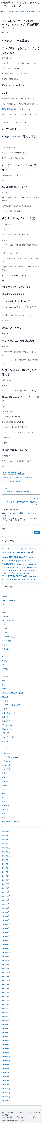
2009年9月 (5, 1065)
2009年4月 (5, 1077)
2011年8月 (5, 988)
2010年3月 (5, 1049)
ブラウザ (5, 733)
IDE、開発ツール (8, 621)
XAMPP (35, 568)
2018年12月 (6, 896)
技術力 (4, 773)
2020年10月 (6, 868)
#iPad (12, 477)
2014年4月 (5, 948)
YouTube (4, 570)
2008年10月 (6, 1097)
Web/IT (4, 689)
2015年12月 (6, 924)
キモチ (4, 709)
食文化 (4, 817)
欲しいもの (5, 579)
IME (25, 553)
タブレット (6, 573)
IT (30, 557)
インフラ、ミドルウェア (11, 705)
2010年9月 (5, 1024)
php (15, 560)
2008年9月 (5, 1101)
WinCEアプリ (22, 565)
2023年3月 (5, 836)
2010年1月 (5, 1053)
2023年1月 (5, 844)
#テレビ (5, 481)
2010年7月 (5, 1032)
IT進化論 (5, 649)
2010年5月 (5, 1040)
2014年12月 (6, 940)
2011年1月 (5, 1008)
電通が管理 (6, 109)
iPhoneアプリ (23, 557)
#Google (5, 477)
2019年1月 (5, 892)
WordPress (11, 1120)
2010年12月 (6, 1012)
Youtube (16, 136)
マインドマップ (30, 573)
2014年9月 (5, 944)
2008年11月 (6, 1093)
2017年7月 (5, 904)
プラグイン (14, 573)
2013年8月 (5, 956)
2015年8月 (5, 932)
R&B (25, 560)
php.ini (20, 561)
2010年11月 (6, 1016)
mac (3, 653)
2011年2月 (5, 1004)
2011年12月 (6, 980)
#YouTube (19, 477)
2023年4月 (5, 832)
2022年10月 (6, 856)
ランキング (6, 753)
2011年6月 (5, 996)
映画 (3, 777)
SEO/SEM (5, 677)
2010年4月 (5, 1045)
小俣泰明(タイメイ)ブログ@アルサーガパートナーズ (20, 1117)
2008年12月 (6, 1089)
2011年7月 (5, 992)
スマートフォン (29, 570)
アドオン (10, 570)
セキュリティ (7, 721)
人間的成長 (6, 765)
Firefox (35, 549)
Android (5, 549)
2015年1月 (5, 936)
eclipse (22, 549)
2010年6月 (5, 1036)
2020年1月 (5, 880)
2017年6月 (5, 908)
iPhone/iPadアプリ (8, 637)
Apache (12, 549)
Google (11, 552)
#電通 (18, 481)
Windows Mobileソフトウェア (11, 568)
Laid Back (22, 1120)
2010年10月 (6, 1020)
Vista (15, 564)
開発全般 (5, 809)
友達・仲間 (6, 769)
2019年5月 (5, 888)
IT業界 (4, 645)
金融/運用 (5, 805)
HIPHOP (19, 553)
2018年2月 (5, 900)
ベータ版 (22, 573)
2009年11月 (6, 1057)
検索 (3, 529)
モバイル (5, 749)
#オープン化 (29, 477)
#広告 (12, 481)
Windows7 (32, 565)
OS (3, 665)
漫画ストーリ (7, 781)
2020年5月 (5, 872)
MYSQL (5, 561)
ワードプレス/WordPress (17, 576)
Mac (33, 557)
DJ (18, 549)
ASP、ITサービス (8, 600)
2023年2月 (5, 840)
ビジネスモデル (7, 729)
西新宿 (15, 579)
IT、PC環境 (12, 473)
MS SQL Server (7, 657)
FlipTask (4, 553)
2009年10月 (6, 1061)
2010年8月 (5, 1028)
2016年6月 (5, 920)
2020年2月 (5, 876)
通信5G (4, 801)
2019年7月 (5, 884)
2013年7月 (5, 960)
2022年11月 (6, 852)
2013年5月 (5, 964)
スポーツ (5, 717)
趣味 (3, 793)
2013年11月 (6, 952)
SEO (28, 561)
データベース (7, 725)
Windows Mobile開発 (27, 567)
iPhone (13, 556)
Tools (4, 685)
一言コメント (7, 761)
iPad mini (5, 557)
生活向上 (21, 473)
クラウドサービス (8, 713)
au (16, 549)
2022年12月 (6, 848)
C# (3, 604)
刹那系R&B (36, 576)
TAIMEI (7, 564)
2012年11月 (6, 972)
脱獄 (11, 579)
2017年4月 (5, 912)
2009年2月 (5, 1085)
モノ (3, 745)
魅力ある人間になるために (29, 579)
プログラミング (7, 737)
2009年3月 (5, 1081)
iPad (4, 473)
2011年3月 (5, 1000)
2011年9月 (5, 984)
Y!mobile (5, 697)
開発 (19, 579)
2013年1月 (5, 968)
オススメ (18, 570)
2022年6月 (5, 864)
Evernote (28, 549)
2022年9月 (5, 860)
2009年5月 (5, 1073)
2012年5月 (5, 976)
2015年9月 (5, 928)
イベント (5, 701)
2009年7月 (5, 1069)
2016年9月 (5, 916)
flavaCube (5, 612)
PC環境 (11, 560)
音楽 (3, 813)
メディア (5, 741)
